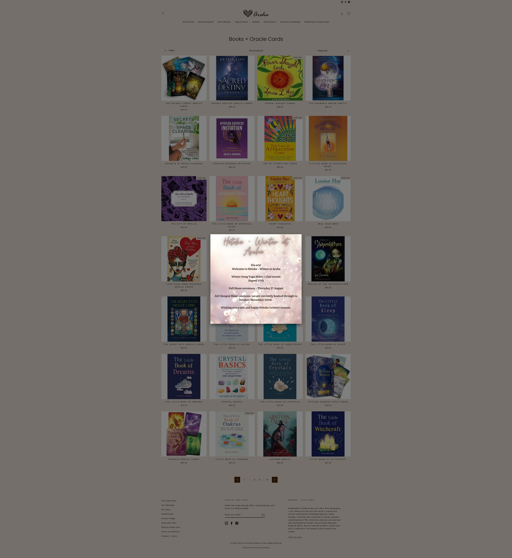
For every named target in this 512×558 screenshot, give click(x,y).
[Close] (301, 234)
